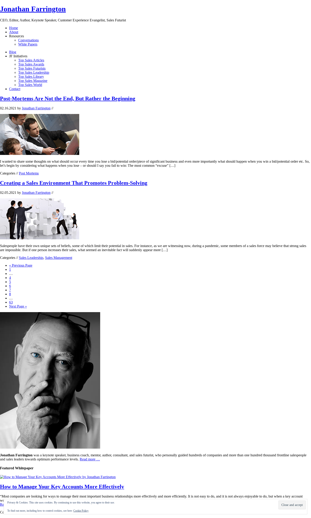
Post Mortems (29, 173)
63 (11, 302)
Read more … (90, 459)
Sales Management (58, 258)
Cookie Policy (81, 510)
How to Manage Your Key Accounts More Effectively (62, 487)
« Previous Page (20, 265)
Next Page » (18, 306)
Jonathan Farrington (33, 9)
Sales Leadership (31, 258)
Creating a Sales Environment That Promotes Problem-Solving (73, 183)
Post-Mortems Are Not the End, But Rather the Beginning (67, 98)
